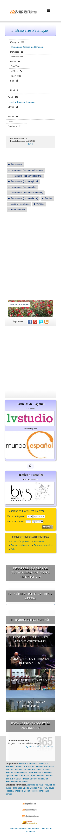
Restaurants (16, 164)
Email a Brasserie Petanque (22, 102)
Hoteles (46, 769)
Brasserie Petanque (31, 30)
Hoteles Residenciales (16, 772)
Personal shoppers (14, 791)
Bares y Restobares (20, 204)
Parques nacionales (20, 545)
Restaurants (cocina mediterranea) (27, 47)
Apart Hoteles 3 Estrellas (17, 775)
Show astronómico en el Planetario (30, 725)
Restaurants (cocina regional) (24, 181)
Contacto (48, 746)
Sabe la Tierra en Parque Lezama (30, 682)
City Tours (49, 788)
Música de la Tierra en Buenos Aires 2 (30, 661)
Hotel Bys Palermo (30, 480)
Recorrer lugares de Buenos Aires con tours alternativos (30, 572)
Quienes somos (33, 746)
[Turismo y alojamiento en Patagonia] (30, 810)
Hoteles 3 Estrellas (25, 766)
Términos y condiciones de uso (24, 828)
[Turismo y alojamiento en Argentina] (30, 803)
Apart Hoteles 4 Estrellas (40, 772)
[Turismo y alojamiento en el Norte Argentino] (30, 822)
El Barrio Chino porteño (30, 620)
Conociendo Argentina (30, 537)
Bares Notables (18, 209)
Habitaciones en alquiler (17, 781)
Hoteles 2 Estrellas (45, 766)
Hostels (49, 775)
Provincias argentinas (43, 545)
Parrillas (48, 198)
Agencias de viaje (34, 785)
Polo (13, 549)
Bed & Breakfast (13, 779)
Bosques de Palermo (19, 304)
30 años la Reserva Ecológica (30, 704)
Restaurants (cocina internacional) (27, 192)
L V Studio (30, 408)
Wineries (40, 204)
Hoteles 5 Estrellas (28, 763)
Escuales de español (34, 791)
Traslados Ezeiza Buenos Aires (27, 788)
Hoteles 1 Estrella (14, 769)
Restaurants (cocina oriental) (24, 198)
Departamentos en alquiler (35, 779)
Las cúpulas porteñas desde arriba (30, 596)
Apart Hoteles (37, 775)
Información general (20, 541)
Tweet (30, 144)
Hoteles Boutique (32, 769)
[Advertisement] (30, 247)
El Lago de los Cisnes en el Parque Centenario (30, 639)
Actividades (39, 541)
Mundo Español (30, 429)
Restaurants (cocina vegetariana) (26, 176)
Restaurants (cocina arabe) (23, 187)
